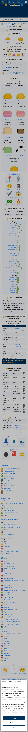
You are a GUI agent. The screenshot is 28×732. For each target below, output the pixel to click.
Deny (14, 727)
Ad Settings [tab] (18, 681)
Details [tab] (11, 681)
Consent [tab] (4, 681)
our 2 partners (10, 689)
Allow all (14, 718)
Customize (13, 723)
